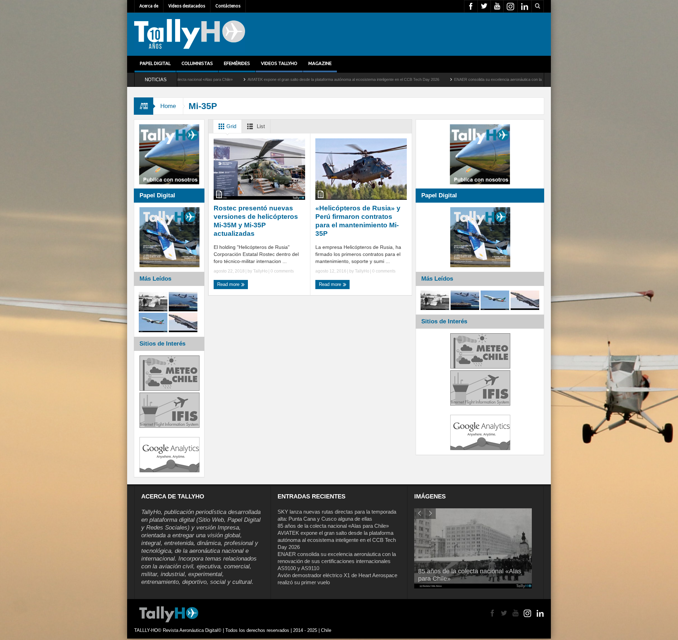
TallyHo (260, 271)
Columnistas (197, 63)
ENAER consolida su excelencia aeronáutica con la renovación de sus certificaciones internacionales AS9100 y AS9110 (496, 79)
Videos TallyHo (279, 63)
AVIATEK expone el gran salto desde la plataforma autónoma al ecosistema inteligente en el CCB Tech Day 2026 (284, 79)
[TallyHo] (189, 34)
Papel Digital (155, 63)
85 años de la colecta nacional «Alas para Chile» (333, 526)
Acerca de (148, 6)
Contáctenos (227, 6)
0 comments (281, 271)
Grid (230, 126)
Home (168, 106)
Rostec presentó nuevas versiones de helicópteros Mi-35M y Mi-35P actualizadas (256, 220)
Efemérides (237, 63)
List (260, 126)
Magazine (320, 63)
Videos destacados (186, 6)
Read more (229, 284)
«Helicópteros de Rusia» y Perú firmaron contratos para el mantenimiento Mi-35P (357, 220)
